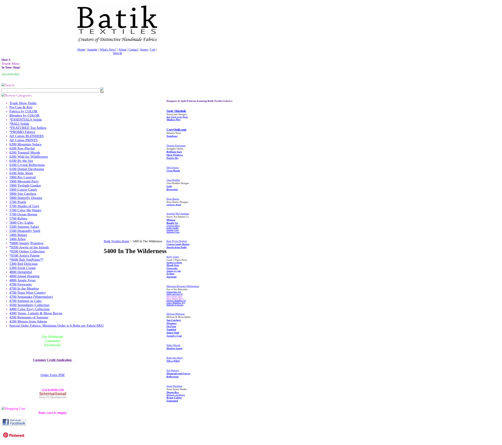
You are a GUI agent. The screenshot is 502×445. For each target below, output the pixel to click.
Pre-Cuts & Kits (20, 107)
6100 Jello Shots (21, 173)
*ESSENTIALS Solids (25, 119)
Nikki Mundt (173, 345)
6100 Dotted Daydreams (26, 169)
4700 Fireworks (20, 284)
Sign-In (117, 53)
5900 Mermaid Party (24, 181)
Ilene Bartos (172, 198)
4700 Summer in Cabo (25, 301)
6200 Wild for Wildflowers (28, 157)
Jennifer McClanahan (177, 213)
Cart (152, 49)
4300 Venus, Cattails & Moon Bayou (35, 313)
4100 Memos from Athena (28, 321)
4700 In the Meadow (24, 288)
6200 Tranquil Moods (24, 152)
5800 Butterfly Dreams (25, 198)
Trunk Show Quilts (22, 103)
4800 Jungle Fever (22, 280)
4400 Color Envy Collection (29, 309)
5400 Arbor (17, 239)
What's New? (108, 49)
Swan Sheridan (174, 386)
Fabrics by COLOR (23, 111)
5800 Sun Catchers (22, 194)
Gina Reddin (173, 180)
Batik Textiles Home (116, 241)
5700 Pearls (17, 202)
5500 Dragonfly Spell (24, 231)
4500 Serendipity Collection (29, 305)
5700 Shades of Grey (24, 206)
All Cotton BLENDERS (26, 136)
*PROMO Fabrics (22, 132)
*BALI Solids (19, 124)
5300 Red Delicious (23, 264)
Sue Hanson (172, 370)
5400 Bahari (18, 235)
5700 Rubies (18, 218)
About (122, 49)
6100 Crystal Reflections (27, 165)
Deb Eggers (172, 167)
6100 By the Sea (21, 161)
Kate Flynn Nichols (176, 241)
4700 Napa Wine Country (27, 293)
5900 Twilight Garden (25, 185)
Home (81, 49)
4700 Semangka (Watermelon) (31, 297)
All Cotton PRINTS (23, 140)
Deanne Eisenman (176, 145)
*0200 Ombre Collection (27, 251)
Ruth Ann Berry (174, 357)
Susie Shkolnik (176, 111)
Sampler (92, 49)
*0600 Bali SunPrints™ (26, 260)
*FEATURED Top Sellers (27, 128)
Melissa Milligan (175, 313)
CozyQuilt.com (176, 129)
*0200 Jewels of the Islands (29, 247)
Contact (133, 49)
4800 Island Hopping (24, 276)
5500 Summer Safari (24, 227)
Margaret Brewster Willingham (182, 286)
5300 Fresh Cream (22, 268)
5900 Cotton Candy (23, 189)
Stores (144, 49)
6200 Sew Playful (22, 148)
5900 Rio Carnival (22, 177)
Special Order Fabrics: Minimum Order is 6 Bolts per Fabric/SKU (56, 325)
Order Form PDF (53, 375)
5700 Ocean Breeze (23, 214)
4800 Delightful (20, 272)
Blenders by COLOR (24, 115)
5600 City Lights (21, 222)
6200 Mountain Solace (25, 144)
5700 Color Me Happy (25, 210)
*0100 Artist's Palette (24, 255)
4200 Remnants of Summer (28, 317)
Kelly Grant (172, 256)
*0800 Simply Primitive (26, 243)
